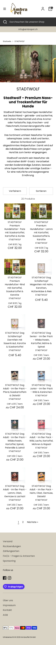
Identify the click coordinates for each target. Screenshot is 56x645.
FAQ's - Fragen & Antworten (19, 556)
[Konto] (43, 7)
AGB (5, 615)
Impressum (9, 605)
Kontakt (7, 610)
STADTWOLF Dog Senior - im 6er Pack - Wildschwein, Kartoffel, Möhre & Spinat (41, 339)
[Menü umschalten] (4, 9)
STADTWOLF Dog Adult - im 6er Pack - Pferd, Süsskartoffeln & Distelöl (15, 390)
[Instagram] (9, 578)
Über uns (8, 600)
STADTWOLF (20, 41)
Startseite (7, 41)
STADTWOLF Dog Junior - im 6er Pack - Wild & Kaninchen (41, 388)
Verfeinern (15, 191)
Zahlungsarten (11, 551)
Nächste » (32, 522)
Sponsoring (9, 561)
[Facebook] (4, 578)
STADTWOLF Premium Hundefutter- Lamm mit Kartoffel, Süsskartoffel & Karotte (41, 230)
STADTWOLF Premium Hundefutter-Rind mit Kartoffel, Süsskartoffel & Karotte (15, 286)
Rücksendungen (12, 546)
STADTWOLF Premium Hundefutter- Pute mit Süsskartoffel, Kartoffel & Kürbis (14, 229)
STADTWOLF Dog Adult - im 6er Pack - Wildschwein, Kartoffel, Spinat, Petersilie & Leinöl (15, 440)
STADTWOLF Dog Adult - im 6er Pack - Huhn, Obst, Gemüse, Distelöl (41, 491)
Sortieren (41, 191)
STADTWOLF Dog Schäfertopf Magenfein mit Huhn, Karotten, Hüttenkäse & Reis (41, 284)
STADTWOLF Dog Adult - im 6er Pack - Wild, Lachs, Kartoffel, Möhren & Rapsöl (41, 439)
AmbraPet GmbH (28, 637)
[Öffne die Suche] (4, 22)
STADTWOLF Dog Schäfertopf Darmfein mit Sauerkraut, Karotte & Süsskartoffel (15, 339)
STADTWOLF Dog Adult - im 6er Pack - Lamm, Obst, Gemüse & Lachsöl (15, 491)
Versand (7, 541)
